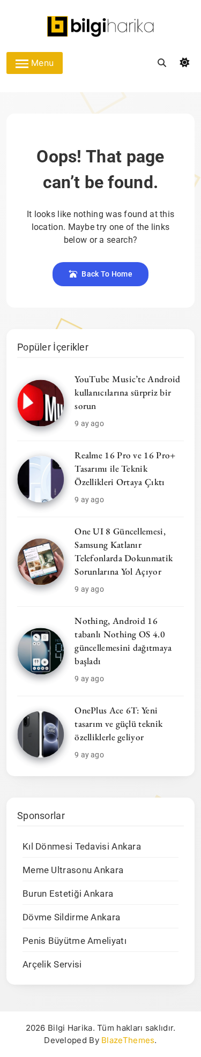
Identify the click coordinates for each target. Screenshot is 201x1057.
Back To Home (106, 274)
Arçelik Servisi (52, 964)
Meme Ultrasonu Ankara (73, 870)
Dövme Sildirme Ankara (71, 917)
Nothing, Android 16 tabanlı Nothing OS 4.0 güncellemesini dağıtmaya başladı (123, 641)
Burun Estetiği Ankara (68, 894)
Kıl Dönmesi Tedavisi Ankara (82, 847)
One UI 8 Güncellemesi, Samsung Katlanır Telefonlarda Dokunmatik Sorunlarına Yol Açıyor (124, 551)
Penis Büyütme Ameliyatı (74, 941)
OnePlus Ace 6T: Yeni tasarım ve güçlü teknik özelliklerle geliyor (118, 723)
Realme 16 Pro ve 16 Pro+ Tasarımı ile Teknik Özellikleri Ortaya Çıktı (125, 468)
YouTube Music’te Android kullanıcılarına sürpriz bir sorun (127, 392)
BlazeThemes (127, 1040)
